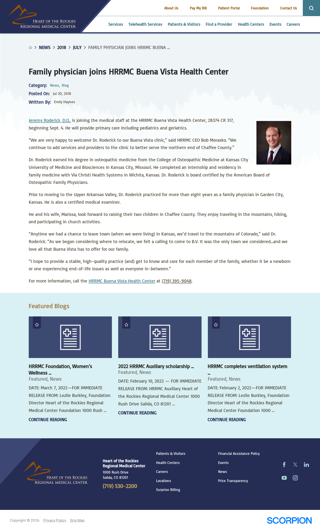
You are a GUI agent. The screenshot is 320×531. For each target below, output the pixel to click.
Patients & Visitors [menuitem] (184, 24)
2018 (61, 47)
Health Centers (168, 462)
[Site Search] (311, 8)
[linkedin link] (306, 465)
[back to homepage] (30, 47)
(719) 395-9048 (177, 281)
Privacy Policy (54, 520)
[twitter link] (295, 465)
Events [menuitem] (275, 24)
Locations (163, 481)
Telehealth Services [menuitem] (145, 24)
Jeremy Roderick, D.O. (49, 120)
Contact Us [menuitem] (288, 8)
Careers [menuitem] (293, 24)
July (77, 47)
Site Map (77, 520)
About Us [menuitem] (171, 8)
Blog (65, 85)
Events (223, 462)
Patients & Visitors (170, 453)
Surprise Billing (168, 489)
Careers (162, 471)
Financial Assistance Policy (239, 453)
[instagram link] (295, 478)
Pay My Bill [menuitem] (198, 8)
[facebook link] (284, 465)
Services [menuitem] (115, 24)
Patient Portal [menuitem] (229, 8)
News (45, 47)
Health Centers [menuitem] (251, 24)
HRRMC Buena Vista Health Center (122, 281)
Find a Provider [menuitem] (219, 24)
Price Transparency (233, 481)
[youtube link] (284, 478)
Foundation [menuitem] (260, 8)
